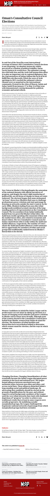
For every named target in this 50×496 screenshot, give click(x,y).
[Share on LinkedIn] (42, 37)
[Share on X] (39, 37)
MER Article (5, 462)
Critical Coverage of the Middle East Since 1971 (23, 3)
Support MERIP (40, 481)
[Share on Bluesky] (47, 37)
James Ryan (28, 474)
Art (27, 469)
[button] (16, 6)
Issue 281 (21, 445)
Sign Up (44, 4)
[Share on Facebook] (36, 37)
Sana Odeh (39, 466)
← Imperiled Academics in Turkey (11, 449)
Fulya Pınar (4, 466)
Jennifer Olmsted (33, 466)
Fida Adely (28, 466)
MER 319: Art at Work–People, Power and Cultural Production (37, 472)
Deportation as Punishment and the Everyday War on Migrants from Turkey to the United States (12, 465)
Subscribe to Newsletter (42, 483)
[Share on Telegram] (44, 37)
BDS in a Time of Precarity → (32, 449)
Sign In (40, 4)
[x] (40, 485)
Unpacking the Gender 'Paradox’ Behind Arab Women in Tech (36, 464)
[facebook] (37, 485)
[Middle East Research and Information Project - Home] (8, 3)
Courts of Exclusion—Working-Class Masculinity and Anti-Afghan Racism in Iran (12, 473)
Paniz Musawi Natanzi (6, 474)
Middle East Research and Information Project (26, 1)
